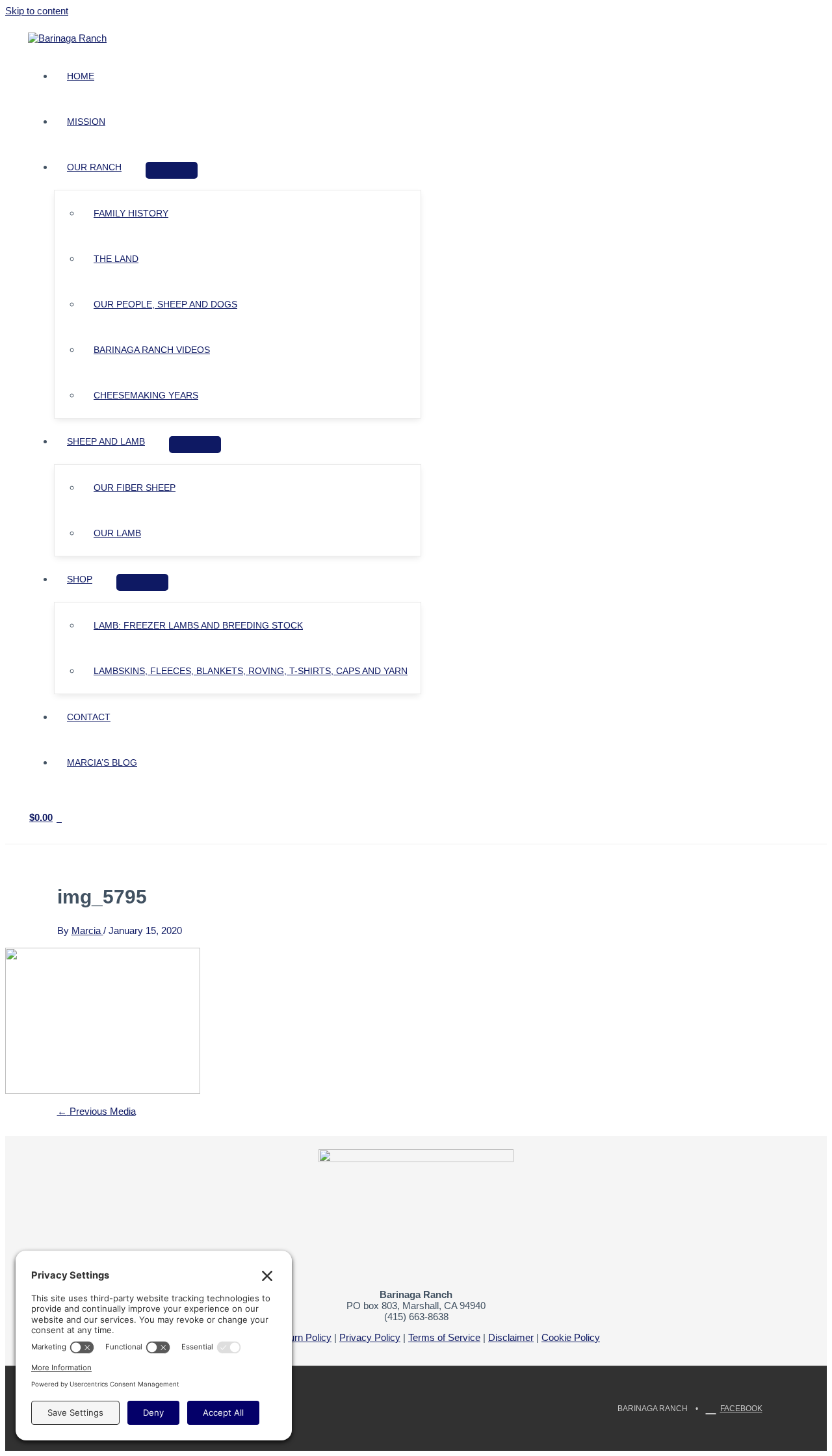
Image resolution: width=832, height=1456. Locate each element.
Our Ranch (94, 167)
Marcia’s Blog (102, 762)
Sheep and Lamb (106, 441)
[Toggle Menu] (172, 170)
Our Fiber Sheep (135, 487)
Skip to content (36, 10)
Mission (86, 121)
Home (80, 76)
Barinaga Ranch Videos (152, 349)
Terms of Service (444, 1337)
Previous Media (96, 1111)
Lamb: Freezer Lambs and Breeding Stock (198, 625)
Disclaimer (511, 1337)
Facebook (741, 1408)
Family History (131, 213)
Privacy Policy (369, 1337)
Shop (79, 579)
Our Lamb (117, 533)
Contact (88, 717)
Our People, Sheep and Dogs (165, 304)
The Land (116, 259)
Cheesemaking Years (146, 395)
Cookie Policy (570, 1337)
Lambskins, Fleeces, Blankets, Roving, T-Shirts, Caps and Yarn (251, 671)
